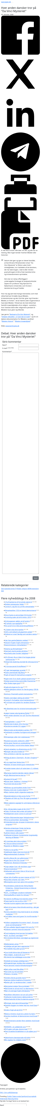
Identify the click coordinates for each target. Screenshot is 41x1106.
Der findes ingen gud (12, 683)
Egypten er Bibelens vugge (14, 846)
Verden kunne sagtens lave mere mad (18, 903)
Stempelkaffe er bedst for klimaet (17, 895)
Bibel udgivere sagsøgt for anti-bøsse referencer (22, 803)
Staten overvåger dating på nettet (17, 698)
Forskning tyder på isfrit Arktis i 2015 (18, 617)
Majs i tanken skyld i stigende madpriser (19, 792)
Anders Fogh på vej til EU (14, 1010)
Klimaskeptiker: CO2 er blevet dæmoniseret (20, 610)
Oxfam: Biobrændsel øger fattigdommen (19, 817)
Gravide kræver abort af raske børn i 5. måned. (22, 768)
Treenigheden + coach (13, 722)
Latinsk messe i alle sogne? (14, 833)
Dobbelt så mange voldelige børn (17, 961)
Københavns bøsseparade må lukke (17, 1038)
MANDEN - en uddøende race (15, 1027)
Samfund (24, 1096)
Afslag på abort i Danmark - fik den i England (21, 758)
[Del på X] (20, 74)
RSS (10, 1093)
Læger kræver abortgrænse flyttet (17, 713)
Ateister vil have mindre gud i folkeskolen (19, 765)
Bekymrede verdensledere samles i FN (18, 730)
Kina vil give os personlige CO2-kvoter (18, 615)
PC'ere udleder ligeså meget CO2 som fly (19, 927)
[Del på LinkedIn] (20, 113)
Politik (9, 1096)
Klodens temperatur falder (14, 604)
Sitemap (15, 1093)
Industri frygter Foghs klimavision (17, 643)
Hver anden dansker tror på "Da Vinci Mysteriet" (22, 715)
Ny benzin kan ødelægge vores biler (18, 957)
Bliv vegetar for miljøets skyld (15, 1040)
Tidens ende (16, 1096)
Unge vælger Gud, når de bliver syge (18, 866)
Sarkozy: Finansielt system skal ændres (19, 694)
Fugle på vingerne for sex (14, 687)
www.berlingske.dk (12, 326)
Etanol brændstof (11, 869)
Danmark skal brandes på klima (16, 651)
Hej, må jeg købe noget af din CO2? (17, 809)
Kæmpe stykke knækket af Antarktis (18, 980)
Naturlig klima (13, 1099)
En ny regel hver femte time (15, 762)
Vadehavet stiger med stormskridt (17, 852)
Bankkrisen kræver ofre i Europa (16, 724)
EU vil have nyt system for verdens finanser (20, 702)
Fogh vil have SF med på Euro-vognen (18, 675)
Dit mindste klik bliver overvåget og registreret (21, 938)
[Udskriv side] (20, 191)
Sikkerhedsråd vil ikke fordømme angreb (19, 999)
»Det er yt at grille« (11, 850)
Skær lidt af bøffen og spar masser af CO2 (20, 877)
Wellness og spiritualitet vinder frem (18, 788)
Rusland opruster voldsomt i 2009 (17, 741)
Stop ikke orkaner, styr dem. (15, 880)
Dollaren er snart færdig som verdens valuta (21, 634)
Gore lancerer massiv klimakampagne (18, 965)
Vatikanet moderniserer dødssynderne (19, 997)
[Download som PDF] (20, 230)
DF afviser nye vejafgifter (14, 623)
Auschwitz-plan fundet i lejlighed (16, 653)
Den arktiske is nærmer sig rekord (17, 754)
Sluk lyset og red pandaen (14, 972)
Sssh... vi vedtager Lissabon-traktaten (18, 893)
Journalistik (32, 1096)
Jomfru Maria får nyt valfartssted (16, 858)
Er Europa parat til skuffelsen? (15, 666)
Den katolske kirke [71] (9, 589)
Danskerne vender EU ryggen (15, 726)
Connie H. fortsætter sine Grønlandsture (19, 700)
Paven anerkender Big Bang (15, 672)
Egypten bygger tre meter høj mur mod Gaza (21, 1005)
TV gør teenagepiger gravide (15, 670)
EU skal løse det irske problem (16, 841)
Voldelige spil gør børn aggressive (17, 946)
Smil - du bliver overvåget (14, 936)
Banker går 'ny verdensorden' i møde (18, 982)
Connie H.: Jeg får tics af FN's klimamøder (19, 607)
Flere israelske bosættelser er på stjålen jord (21, 1031)
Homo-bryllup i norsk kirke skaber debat (19, 745)
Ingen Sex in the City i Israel (14, 860)
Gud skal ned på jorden (13, 784)
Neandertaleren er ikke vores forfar (17, 796)
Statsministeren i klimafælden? (16, 645)
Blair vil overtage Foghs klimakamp (17, 991)
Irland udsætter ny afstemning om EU (18, 749)
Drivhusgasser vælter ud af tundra (17, 621)
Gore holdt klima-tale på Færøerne (17, 952)
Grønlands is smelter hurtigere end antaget (20, 732)
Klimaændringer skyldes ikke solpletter (19, 963)
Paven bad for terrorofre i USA (16, 901)
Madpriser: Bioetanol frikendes (16, 863)
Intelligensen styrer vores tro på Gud (18, 814)
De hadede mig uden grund (15, 949)
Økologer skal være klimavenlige (16, 1003)
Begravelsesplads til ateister (15, 854)
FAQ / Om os (4, 1093)
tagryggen (6, 2)
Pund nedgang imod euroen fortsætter (19, 933)
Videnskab (4, 1099)
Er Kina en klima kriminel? (14, 843)
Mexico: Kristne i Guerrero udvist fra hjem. (20, 1014)
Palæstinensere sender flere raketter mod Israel (22, 1021)
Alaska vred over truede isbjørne (16, 790)
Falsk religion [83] (24, 589)
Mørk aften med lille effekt (14, 969)
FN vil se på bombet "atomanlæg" (17, 820)
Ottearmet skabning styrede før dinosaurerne (21, 662)
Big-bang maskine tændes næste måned (19, 773)
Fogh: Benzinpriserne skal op (15, 775)
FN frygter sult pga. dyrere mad (16, 1029)
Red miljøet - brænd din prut (15, 955)
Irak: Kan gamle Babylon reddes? (16, 640)
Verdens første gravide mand (15, 978)
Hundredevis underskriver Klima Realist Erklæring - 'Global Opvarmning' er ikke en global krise (20, 888)
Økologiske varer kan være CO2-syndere (19, 882)
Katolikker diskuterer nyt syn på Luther (19, 995)
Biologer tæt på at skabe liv (14, 751)
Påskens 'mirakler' (11, 974)
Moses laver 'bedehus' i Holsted (16, 781)
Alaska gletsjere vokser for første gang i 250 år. (21, 689)
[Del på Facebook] (20, 35)
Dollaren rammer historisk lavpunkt (18, 929)
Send (35, 578)
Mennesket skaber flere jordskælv (17, 986)
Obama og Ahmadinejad (13, 649)
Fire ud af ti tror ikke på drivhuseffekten (19, 626)
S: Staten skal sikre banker (14, 630)
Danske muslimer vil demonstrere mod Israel (21, 1016)
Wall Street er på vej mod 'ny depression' (19, 988)
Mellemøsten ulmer (12, 944)
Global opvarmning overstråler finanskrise (20, 681)
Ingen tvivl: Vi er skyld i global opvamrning (20, 679)
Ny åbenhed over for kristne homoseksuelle (20, 709)
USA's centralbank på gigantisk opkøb (18, 632)
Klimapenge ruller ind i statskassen (17, 737)
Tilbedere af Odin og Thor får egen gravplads (21, 798)
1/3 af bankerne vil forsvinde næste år (18, 602)
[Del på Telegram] (20, 152)
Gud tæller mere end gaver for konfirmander (21, 916)
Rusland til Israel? (11, 779)
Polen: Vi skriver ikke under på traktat (18, 811)
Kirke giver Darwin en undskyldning (17, 743)
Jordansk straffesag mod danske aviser (19, 899)
